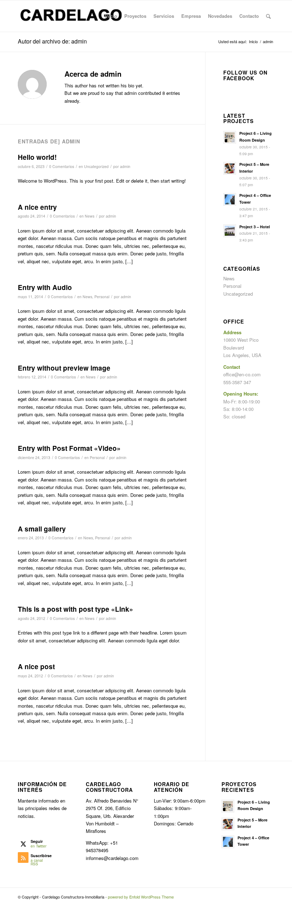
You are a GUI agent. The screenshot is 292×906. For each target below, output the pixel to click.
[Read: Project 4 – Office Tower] (229, 199)
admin (125, 166)
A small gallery (42, 529)
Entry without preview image (64, 368)
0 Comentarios (61, 166)
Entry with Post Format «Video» (69, 448)
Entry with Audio (45, 287)
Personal (101, 296)
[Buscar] (268, 16)
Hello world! (37, 157)
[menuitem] (111, 16)
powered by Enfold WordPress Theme (141, 897)
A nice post (36, 666)
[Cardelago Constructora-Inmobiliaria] (71, 16)
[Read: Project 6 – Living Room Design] (229, 137)
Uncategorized (96, 166)
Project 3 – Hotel (254, 226)
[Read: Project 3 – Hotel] (229, 230)
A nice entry (37, 207)
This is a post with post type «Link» (75, 609)
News (89, 216)
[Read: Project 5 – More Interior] (229, 168)
